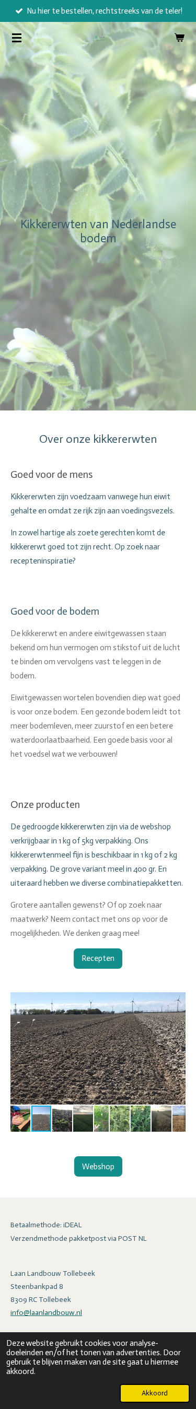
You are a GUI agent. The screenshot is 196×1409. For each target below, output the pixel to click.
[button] (176, 1001)
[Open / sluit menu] (16, 37)
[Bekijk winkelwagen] (179, 37)
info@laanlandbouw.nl (46, 1312)
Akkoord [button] (155, 1393)
